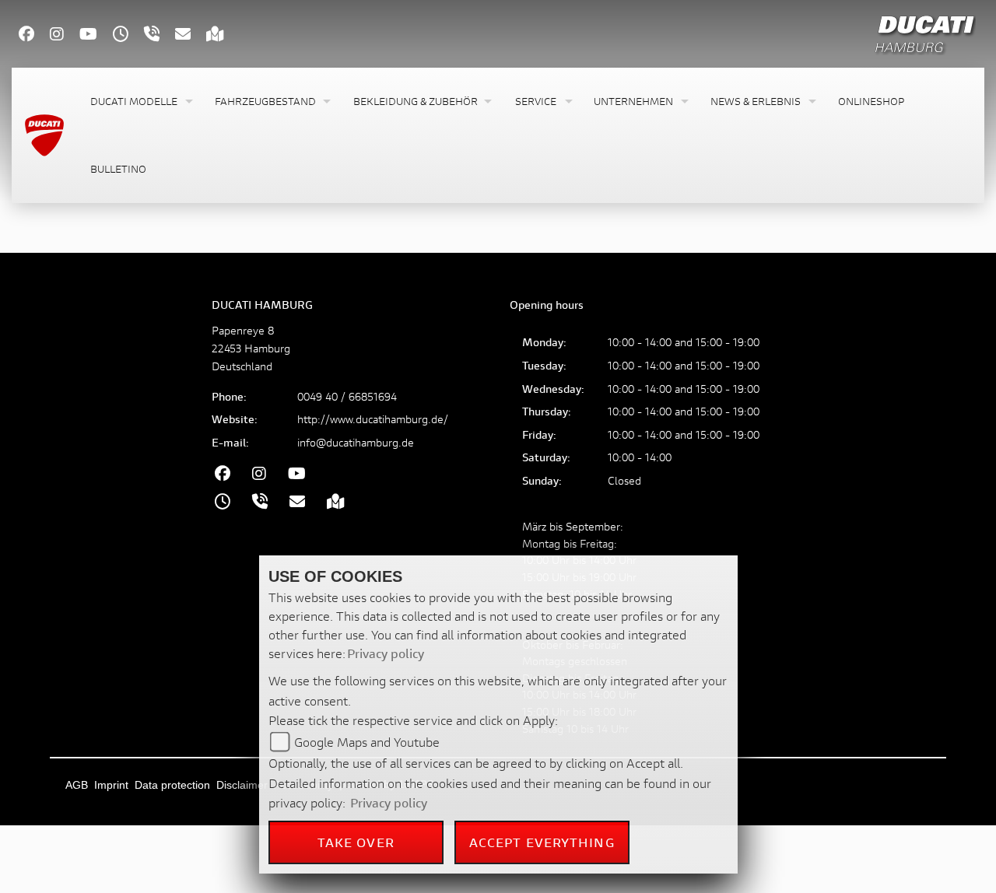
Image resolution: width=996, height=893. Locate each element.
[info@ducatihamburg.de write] (190, 35)
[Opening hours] (128, 35)
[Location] (223, 35)
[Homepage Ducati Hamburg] (924, 31)
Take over (356, 842)
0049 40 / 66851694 (347, 396)
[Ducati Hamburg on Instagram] (64, 35)
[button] (140, 101)
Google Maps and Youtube (367, 742)
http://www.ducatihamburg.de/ (372, 418)
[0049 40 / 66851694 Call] (159, 35)
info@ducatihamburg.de (355, 442)
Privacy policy (385, 653)
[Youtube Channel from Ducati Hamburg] (96, 35)
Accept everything (542, 842)
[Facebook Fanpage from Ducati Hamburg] (34, 35)
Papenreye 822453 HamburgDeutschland (251, 348)
